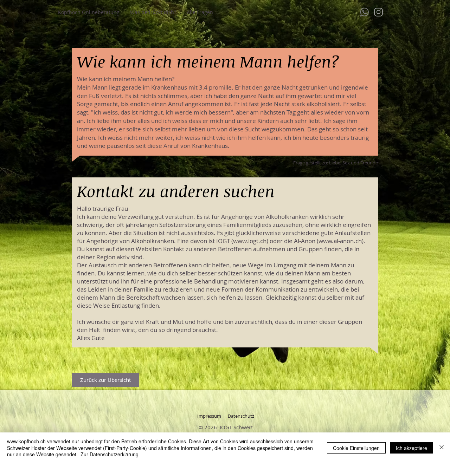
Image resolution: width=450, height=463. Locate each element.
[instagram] (378, 12)
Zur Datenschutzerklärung (110, 454)
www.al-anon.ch (340, 241)
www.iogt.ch (249, 241)
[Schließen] (441, 447)
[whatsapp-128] (364, 12)
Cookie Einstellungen (356, 447)
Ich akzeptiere (411, 447)
